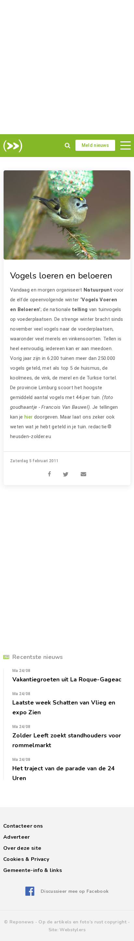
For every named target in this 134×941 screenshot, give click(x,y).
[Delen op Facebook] (49, 471)
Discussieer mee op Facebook (75, 891)
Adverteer (16, 837)
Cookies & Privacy (26, 859)
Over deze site (22, 848)
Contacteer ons (23, 826)
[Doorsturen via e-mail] (83, 471)
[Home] (11, 146)
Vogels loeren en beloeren (61, 275)
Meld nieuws (95, 145)
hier (28, 417)
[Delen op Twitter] (66, 471)
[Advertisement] (67, 67)
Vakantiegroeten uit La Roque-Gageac (67, 679)
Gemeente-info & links (32, 870)
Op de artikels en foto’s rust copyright (82, 922)
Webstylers (73, 930)
